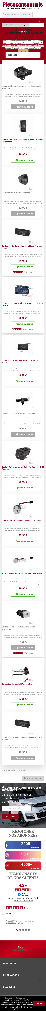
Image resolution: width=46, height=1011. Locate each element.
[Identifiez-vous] (39, 21)
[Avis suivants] (44, 915)
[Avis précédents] (2, 915)
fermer (40, 1003)
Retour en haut (33, 778)
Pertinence (23, 55)
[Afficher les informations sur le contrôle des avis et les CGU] (38, 898)
